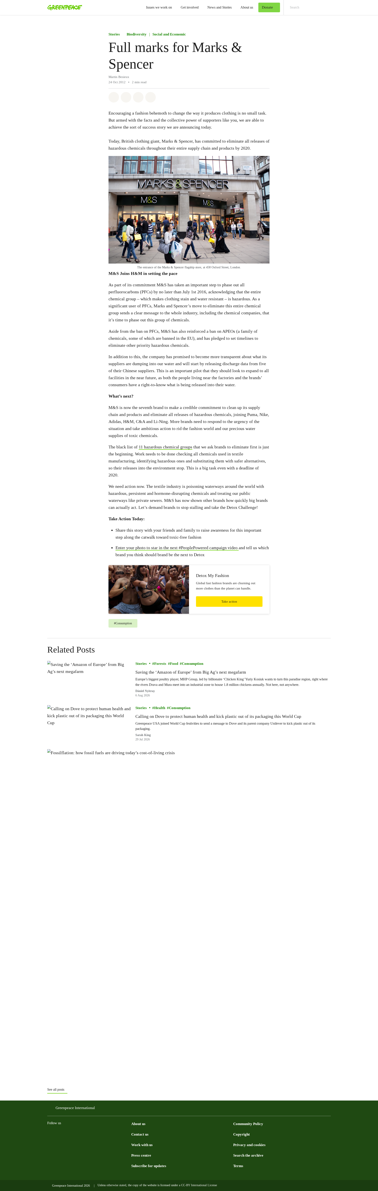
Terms (238, 1166)
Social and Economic (169, 34)
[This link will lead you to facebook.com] (67, 1133)
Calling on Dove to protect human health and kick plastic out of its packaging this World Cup (218, 716)
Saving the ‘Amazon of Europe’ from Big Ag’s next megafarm (190, 672)
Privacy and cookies (249, 1145)
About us (246, 7)
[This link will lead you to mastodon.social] (93, 1133)
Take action (229, 601)
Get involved (190, 7)
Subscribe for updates (148, 1166)
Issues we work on (159, 7)
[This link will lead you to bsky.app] (85, 1133)
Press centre (141, 1155)
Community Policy (248, 1124)
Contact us (140, 1134)
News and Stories (219, 7)
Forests (160, 664)
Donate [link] (267, 7)
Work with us (142, 1145)
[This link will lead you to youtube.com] (111, 1133)
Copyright (241, 1134)
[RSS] (119, 1133)
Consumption (192, 664)
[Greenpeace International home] (63, 7)
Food (174, 664)
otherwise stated (116, 1185)
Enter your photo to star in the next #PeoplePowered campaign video (177, 547)
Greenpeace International (75, 1108)
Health (159, 708)
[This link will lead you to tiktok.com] (76, 1133)
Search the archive (248, 1155)
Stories (114, 34)
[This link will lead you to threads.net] (58, 1133)
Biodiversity (137, 34)
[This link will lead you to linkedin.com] (102, 1133)
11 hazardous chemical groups (165, 446)
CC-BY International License (199, 1185)
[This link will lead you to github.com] (128, 1133)
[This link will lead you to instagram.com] (49, 1133)
